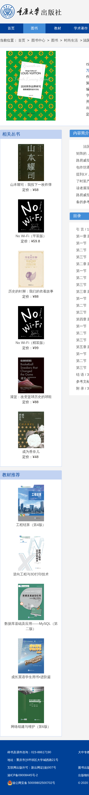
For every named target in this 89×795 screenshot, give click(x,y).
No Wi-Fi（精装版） (31, 343)
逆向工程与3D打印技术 (31, 574)
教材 (57, 28)
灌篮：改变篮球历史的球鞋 (31, 397)
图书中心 (38, 40)
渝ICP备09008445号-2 (22, 775)
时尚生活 (71, 40)
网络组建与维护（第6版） (31, 727)
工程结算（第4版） (31, 525)
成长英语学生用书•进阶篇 (31, 677)
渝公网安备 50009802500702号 (33, 783)
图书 (34, 28)
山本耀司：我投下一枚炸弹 (31, 185)
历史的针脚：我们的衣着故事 (30, 291)
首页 (11, 28)
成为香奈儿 (31, 452)
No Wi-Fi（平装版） (31, 236)
